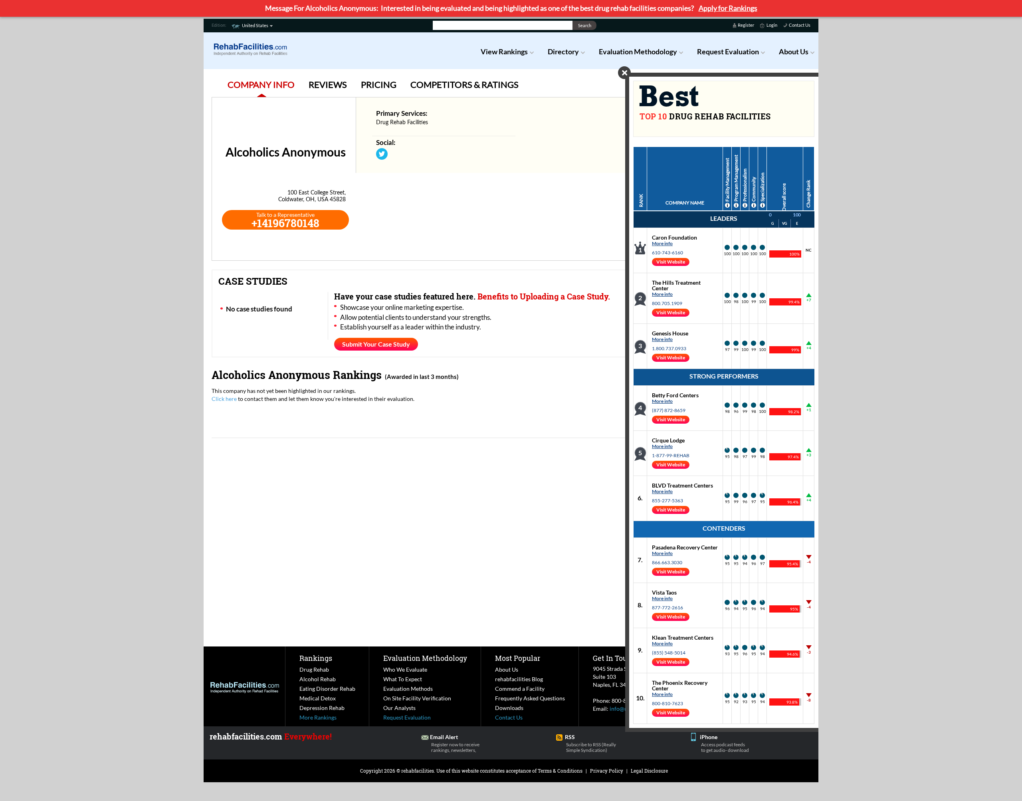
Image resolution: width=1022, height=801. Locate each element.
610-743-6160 (667, 253)
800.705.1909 (667, 303)
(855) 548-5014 (668, 653)
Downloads (509, 707)
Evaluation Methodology (638, 51)
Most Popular (517, 658)
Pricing (378, 84)
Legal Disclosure (649, 770)
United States (255, 25)
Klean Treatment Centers (682, 637)
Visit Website (670, 262)
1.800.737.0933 (669, 348)
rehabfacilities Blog (519, 679)
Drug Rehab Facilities (402, 122)
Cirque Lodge (668, 440)
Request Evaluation (728, 51)
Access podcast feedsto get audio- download (725, 747)
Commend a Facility (520, 688)
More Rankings (318, 717)
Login (771, 25)
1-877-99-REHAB (670, 455)
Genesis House (670, 333)
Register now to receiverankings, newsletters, (455, 747)
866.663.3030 (667, 562)
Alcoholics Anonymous (271, 375)
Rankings (315, 658)
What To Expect (402, 679)
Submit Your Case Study (376, 344)
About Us (793, 51)
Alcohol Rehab (317, 679)
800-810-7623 (667, 703)
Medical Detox (317, 698)
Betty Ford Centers (675, 395)
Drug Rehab (314, 669)
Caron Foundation (674, 237)
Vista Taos (664, 592)
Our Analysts (399, 707)
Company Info (261, 84)
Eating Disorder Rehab (327, 688)
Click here (224, 398)
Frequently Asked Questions (530, 698)
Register (746, 25)
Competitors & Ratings (464, 84)
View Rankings (504, 51)
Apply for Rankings (728, 8)
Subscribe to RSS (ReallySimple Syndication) (591, 747)
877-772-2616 (667, 608)
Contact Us (799, 25)
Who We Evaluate (405, 669)
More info (662, 243)
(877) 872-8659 (668, 410)
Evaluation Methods (408, 688)
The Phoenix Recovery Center (679, 685)
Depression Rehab (322, 707)
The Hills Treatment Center (676, 285)
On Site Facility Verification (417, 698)
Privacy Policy (606, 770)
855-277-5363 (667, 501)
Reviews (328, 84)
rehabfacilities (417, 770)
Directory (563, 51)
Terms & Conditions (560, 770)
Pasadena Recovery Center (685, 547)
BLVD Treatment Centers (682, 485)
